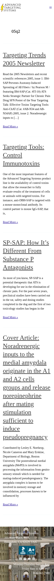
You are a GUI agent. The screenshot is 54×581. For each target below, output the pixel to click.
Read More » (10, 127)
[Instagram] (25, 558)
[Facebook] (20, 558)
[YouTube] (29, 558)
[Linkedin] (33, 558)
